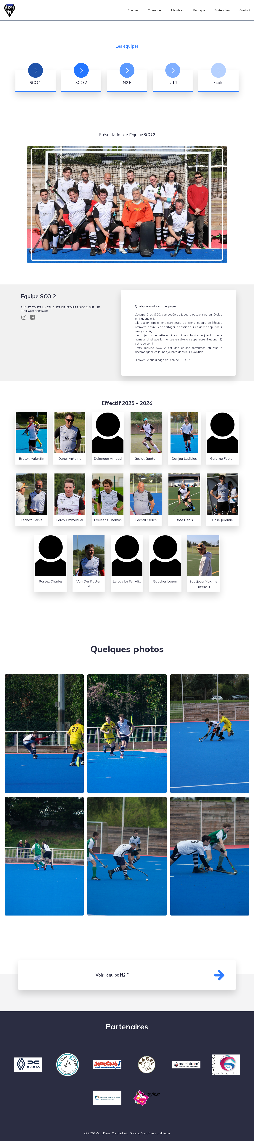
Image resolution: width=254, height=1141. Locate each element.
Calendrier (155, 10)
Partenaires (222, 10)
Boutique (199, 10)
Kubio (166, 1133)
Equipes (133, 10)
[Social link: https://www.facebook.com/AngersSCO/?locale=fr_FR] (34, 317)
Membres (177, 10)
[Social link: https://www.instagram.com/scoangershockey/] (25, 317)
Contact (244, 10)
